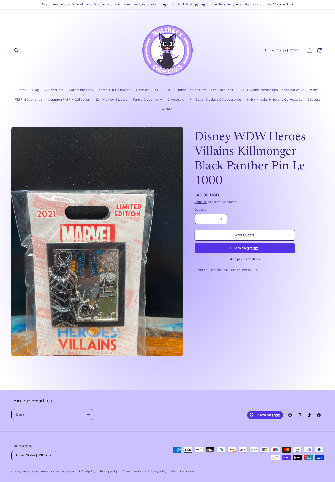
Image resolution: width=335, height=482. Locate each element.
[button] (16, 50)
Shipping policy (157, 471)
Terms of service (132, 471)
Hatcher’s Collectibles (35, 471)
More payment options (244, 259)
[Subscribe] (88, 414)
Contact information (183, 471)
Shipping (201, 201)
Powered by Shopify (61, 471)
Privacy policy (109, 471)
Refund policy (87, 471)
